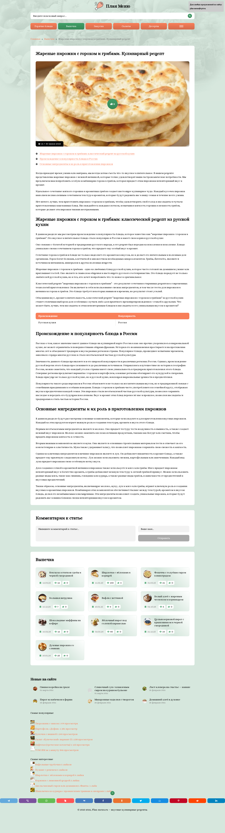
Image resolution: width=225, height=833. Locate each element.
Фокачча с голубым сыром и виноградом (170, 574)
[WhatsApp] (46, 800)
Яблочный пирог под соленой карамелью (114, 622)
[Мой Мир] (159, 800)
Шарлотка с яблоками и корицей (116, 574)
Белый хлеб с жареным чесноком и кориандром (168, 598)
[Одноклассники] (122, 800)
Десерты (154, 26)
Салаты (126, 26)
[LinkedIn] (216, 800)
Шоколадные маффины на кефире (65, 622)
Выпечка (71, 26)
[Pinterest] (178, 800)
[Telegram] (9, 800)
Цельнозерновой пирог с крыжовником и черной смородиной (169, 622)
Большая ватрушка (60, 598)
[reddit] (197, 800)
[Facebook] (103, 800)
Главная (35, 39)
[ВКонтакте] (84, 800)
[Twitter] (141, 800)
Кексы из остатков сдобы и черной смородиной (65, 574)
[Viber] (27, 800)
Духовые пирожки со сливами (61, 647)
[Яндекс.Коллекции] (65, 800)
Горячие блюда (44, 26)
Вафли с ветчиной (112, 598)
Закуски (99, 26)
